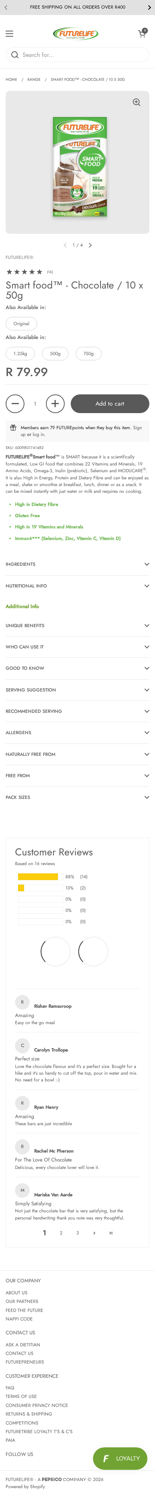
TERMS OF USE (21, 1396)
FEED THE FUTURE (24, 1310)
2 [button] (61, 1233)
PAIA (10, 1440)
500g (55, 353)
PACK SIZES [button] (18, 797)
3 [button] (77, 1233)
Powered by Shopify (25, 1486)
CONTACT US (19, 1353)
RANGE (34, 79)
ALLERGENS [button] (18, 732)
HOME (11, 79)
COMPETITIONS (22, 1423)
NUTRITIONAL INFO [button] (26, 586)
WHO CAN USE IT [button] (25, 647)
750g (89, 353)
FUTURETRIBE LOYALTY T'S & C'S (39, 1431)
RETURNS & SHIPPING (29, 1414)
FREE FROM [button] (18, 775)
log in (38, 434)
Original (21, 323)
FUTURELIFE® (19, 1479)
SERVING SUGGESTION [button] (31, 690)
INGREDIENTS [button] (20, 564)
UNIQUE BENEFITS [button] (25, 625)
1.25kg (20, 353)
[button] (141, 33)
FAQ (10, 1387)
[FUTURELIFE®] (75, 33)
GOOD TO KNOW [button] (25, 668)
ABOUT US (16, 1292)
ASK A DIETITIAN (23, 1344)
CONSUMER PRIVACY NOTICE (37, 1405)
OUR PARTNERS (22, 1301)
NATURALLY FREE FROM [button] (30, 754)
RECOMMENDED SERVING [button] (34, 711)
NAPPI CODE (19, 1319)
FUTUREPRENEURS (25, 1362)
